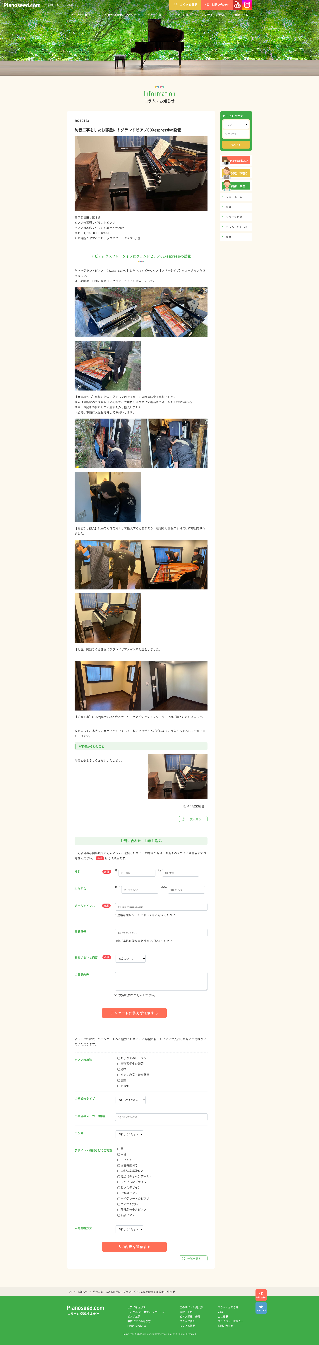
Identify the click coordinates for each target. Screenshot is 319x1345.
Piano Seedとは (136, 1325)
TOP (69, 1291)
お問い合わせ (220, 5)
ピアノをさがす (80, 15)
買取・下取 (241, 15)
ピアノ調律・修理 (190, 1316)
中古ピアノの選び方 (181, 15)
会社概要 (223, 1316)
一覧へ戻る (194, 819)
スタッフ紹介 (187, 1321)
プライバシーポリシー (230, 1321)
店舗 (220, 1312)
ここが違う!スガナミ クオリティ (119, 15)
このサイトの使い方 (214, 15)
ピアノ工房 (154, 15)
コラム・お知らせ (228, 1307)
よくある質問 (188, 5)
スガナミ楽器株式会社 (83, 1313)
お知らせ (83, 1291)
